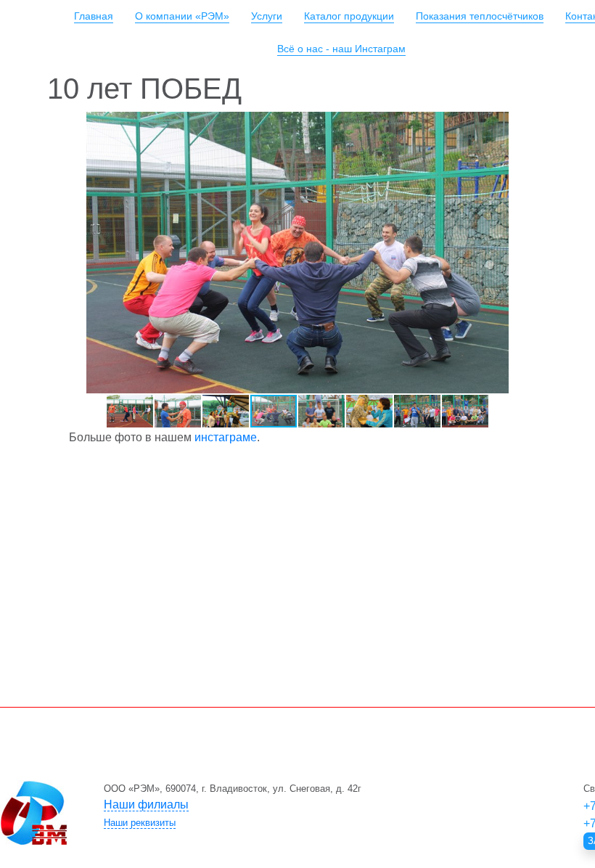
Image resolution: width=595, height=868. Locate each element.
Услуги (266, 16)
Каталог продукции (349, 16)
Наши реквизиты (140, 822)
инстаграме (225, 437)
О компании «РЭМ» (182, 16)
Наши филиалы (146, 804)
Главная (93, 16)
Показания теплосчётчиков (479, 16)
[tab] (308, 804)
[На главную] (33, 813)
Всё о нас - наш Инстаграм (341, 48)
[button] (534, 124)
